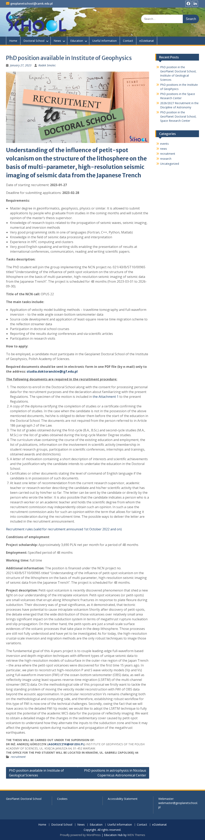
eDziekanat (146, 41)
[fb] (188, 4)
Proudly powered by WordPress (80, 835)
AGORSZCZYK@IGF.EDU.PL (66, 744)
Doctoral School (33, 41)
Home (13, 41)
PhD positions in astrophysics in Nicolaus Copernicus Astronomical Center (115, 772)
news (163, 149)
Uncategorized (169, 164)
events (164, 144)
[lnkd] (195, 4)
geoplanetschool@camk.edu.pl (31, 3)
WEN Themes (136, 835)
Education (76, 41)
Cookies (62, 799)
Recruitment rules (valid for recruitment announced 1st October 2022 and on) (64, 529)
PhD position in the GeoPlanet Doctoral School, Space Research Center (178, 116)
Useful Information (104, 41)
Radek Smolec (47, 65)
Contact (128, 41)
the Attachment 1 (106, 396)
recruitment (18, 757)
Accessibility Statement (123, 799)
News (57, 41)
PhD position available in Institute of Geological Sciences (36, 772)
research (165, 159)
